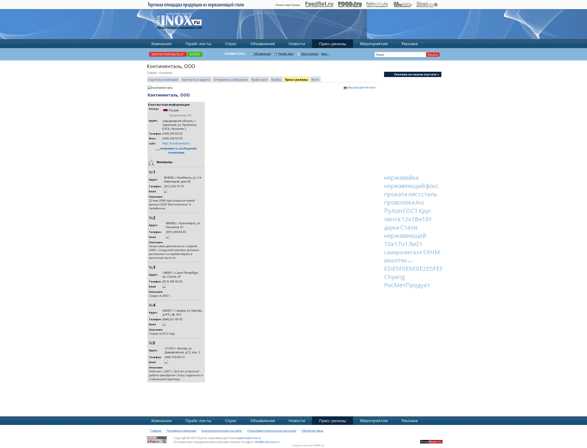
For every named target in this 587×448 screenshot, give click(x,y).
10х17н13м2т (403, 244)
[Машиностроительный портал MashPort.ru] (402, 6)
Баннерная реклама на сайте (222, 431)
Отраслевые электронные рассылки (271, 431)
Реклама (409, 43)
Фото (315, 79)
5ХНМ (431, 252)
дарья (391, 227)
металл (413, 252)
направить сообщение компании (178, 150)
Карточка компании (163, 79)
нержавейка (401, 177)
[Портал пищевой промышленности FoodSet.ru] (319, 6)
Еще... (325, 54)
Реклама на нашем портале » (416, 74)
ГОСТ (410, 211)
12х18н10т (416, 219)
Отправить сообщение (231, 79)
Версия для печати (361, 87)
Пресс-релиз (309, 54)
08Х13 (410, 261)
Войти (195, 54)
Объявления (262, 43)
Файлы (276, 79)
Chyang (394, 277)
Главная (152, 72)
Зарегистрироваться (167, 54)
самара (393, 252)
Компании (165, 72)
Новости (297, 43)
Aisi (419, 202)
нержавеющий (404, 186)
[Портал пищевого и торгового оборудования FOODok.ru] (350, 6)
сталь (429, 194)
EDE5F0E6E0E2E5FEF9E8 (418, 268)
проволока (399, 202)
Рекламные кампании (181, 431)
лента (392, 219)
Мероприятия (374, 43)
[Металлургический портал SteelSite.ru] (427, 6)
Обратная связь (312, 431)
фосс (432, 186)
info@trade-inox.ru (267, 442)
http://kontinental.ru (176, 143)
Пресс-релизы (296, 79)
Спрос (231, 43)
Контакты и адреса (196, 79)
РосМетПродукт (407, 285)
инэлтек (395, 260)
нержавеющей (405, 235)
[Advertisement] (412, 123)
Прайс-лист (259, 79)
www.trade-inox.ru (249, 438)
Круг (424, 211)
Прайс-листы (198, 43)
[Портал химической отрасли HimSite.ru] (377, 6)
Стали (408, 227)
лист (414, 194)
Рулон (393, 210)
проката (395, 194)
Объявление (262, 54)
